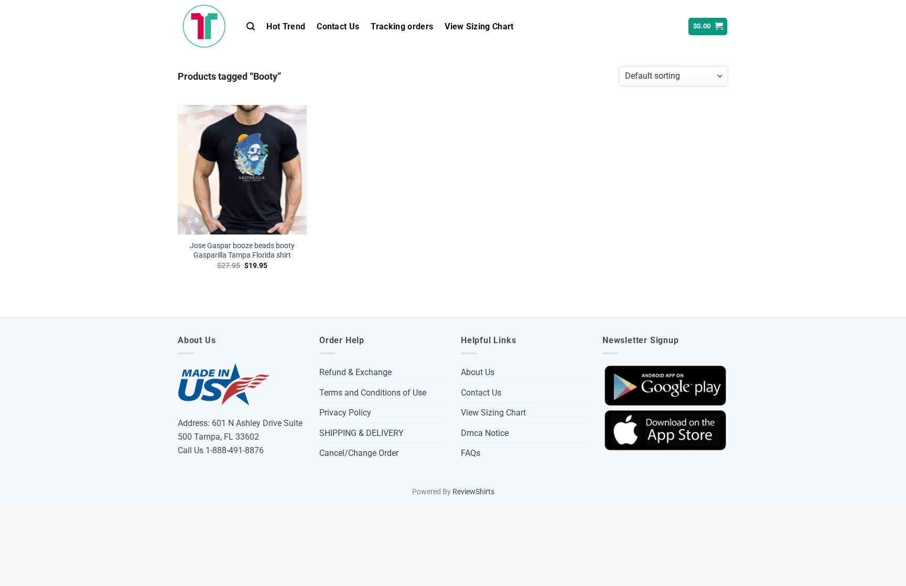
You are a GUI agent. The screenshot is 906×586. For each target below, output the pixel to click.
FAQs (470, 453)
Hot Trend (285, 26)
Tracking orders (402, 26)
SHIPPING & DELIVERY (361, 433)
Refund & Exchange (355, 372)
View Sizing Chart (479, 26)
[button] (250, 26)
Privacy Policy (345, 413)
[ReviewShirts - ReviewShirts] (204, 26)
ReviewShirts (473, 491)
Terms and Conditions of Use (372, 393)
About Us (477, 372)
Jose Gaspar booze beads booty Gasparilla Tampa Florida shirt (242, 250)
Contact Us (338, 26)
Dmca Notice (485, 433)
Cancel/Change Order (358, 453)
